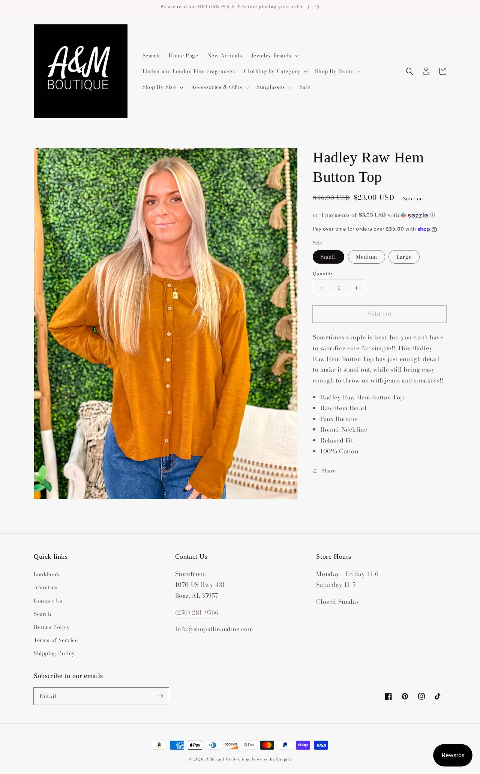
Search (42, 614)
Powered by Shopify (272, 759)
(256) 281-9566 (197, 612)
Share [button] (328, 470)
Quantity (323, 273)
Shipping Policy (54, 653)
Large (404, 257)
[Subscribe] (160, 696)
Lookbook (47, 574)
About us (45, 587)
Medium (366, 257)
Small (328, 257)
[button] (409, 71)
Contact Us (48, 601)
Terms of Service (56, 640)
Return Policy (52, 627)
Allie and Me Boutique (228, 759)
